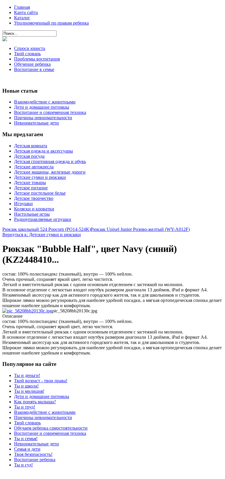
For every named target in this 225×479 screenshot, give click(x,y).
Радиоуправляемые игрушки (42, 219)
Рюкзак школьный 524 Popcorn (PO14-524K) (46, 229)
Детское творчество (33, 198)
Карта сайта (26, 12)
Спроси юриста (29, 48)
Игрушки (23, 203)
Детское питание (31, 187)
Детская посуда (29, 156)
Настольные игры (32, 214)
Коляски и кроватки (34, 208)
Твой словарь (27, 53)
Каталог (22, 17)
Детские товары (30, 182)
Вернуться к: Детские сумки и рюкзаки (41, 234)
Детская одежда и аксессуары (43, 150)
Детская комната (30, 145)
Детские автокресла (34, 166)
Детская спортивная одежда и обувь (50, 161)
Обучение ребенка (32, 64)
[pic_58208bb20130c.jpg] (27, 310)
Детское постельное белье (40, 193)
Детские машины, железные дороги (50, 172)
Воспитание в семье (34, 69)
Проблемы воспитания (37, 58)
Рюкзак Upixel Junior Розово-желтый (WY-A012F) (140, 229)
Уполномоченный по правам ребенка (51, 22)
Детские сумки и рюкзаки (40, 177)
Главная (22, 7)
